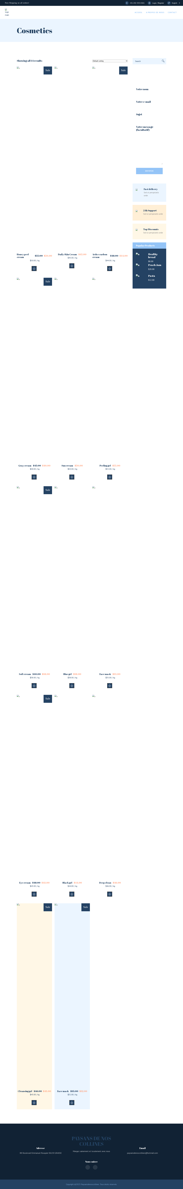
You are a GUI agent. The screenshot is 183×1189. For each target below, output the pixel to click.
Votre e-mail (143, 101)
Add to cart (34, 268)
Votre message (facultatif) (144, 128)
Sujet (139, 114)
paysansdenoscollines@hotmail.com (142, 1153)
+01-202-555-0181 (137, 3)
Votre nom (142, 89)
